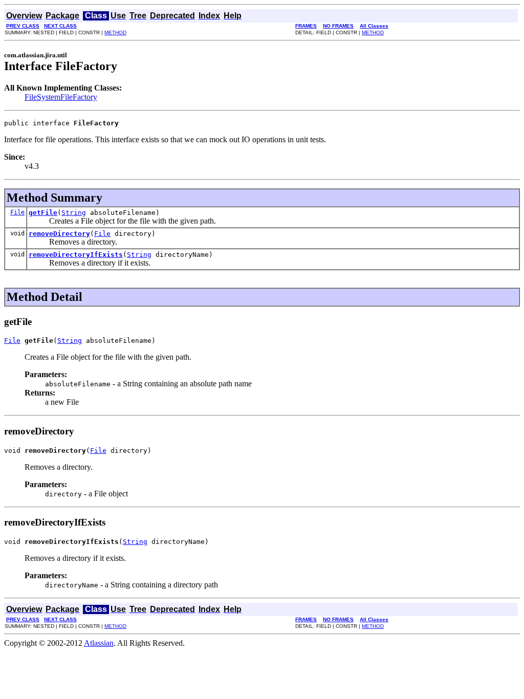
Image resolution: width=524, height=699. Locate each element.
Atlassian (99, 643)
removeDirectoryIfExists (76, 254)
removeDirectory (59, 233)
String (73, 212)
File (17, 212)
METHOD (115, 32)
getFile (43, 212)
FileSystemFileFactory (61, 97)
